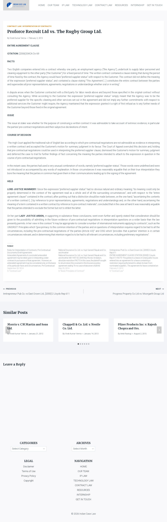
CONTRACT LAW (103, 5)
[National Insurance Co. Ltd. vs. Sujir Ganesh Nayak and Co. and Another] (84, 260)
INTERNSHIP (137, 5)
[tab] (78, 344)
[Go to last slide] (7, 330)
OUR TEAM (53, 5)
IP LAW (65, 5)
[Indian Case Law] (16, 5)
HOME (41, 5)
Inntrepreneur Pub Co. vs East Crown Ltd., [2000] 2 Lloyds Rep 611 (36, 291)
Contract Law (14, 26)
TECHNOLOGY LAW (82, 5)
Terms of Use (28, 471)
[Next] (159, 330)
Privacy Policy (28, 476)
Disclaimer (28, 466)
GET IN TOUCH (154, 5)
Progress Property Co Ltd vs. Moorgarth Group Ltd (138, 291)
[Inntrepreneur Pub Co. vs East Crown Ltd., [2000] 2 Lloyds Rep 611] (135, 260)
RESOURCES (121, 5)
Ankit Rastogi (125, 334)
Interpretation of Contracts (37, 26)
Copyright (29, 480)
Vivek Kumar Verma (18, 38)
